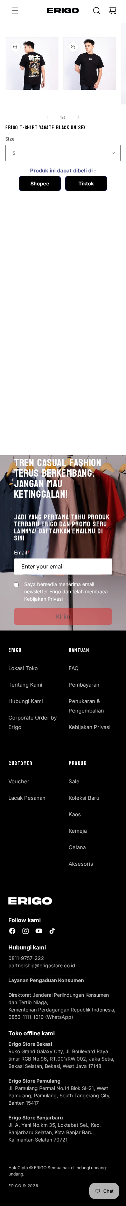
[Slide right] (78, 117)
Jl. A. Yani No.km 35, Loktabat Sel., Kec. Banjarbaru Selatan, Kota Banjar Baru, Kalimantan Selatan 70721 (54, 1132)
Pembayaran (84, 684)
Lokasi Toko (23, 668)
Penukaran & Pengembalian (86, 706)
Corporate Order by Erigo (32, 722)
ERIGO (14, 1185)
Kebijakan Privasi (90, 727)
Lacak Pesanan (27, 798)
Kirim (63, 616)
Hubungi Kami (25, 701)
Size (10, 139)
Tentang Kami (25, 684)
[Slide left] (47, 117)
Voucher (18, 781)
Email (22, 552)
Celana (77, 847)
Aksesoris (81, 863)
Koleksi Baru (84, 798)
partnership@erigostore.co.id (41, 965)
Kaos (75, 814)
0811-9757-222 (26, 958)
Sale (74, 781)
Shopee (39, 183)
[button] (15, 10)
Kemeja (78, 830)
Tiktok (86, 183)
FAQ (73, 668)
